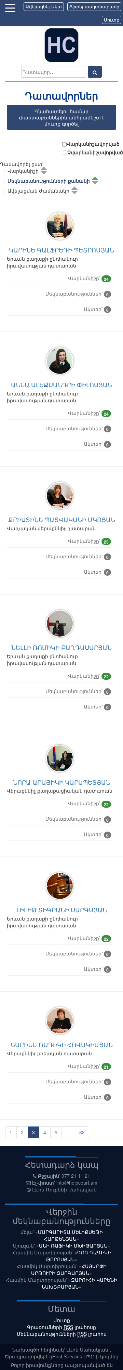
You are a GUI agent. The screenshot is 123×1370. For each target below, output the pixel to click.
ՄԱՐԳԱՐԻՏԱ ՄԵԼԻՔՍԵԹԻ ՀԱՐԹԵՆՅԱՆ (70, 1235)
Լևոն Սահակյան (88, 1349)
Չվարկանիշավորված (95, 152)
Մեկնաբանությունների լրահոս (62, 1333)
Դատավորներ (61, 96)
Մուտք (111, 19)
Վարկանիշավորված (93, 143)
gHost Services (66, 1356)
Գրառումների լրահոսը (61, 1326)
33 (82, 1132)
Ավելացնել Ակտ (44, 6)
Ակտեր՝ (96, 309)
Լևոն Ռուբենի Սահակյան (64, 1189)
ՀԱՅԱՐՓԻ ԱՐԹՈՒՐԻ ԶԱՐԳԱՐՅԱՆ (69, 1269)
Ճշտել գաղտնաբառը (94, 6)
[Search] (95, 72)
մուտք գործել (61, 123)
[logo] (61, 44)
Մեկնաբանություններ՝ (77, 294)
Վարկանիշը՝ (88, 278)
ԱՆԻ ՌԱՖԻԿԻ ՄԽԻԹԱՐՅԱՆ (73, 1245)
